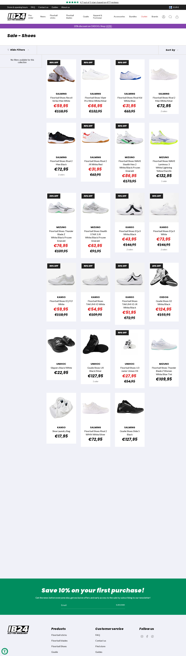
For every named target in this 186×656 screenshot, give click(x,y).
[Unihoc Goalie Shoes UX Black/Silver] (95, 344)
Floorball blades (59, 640)
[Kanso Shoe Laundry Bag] (61, 407)
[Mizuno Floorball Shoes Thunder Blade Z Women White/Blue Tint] (164, 344)
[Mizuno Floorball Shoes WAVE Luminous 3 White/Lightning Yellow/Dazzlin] (164, 137)
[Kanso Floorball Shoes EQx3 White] (164, 207)
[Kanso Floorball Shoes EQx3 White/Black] (130, 207)
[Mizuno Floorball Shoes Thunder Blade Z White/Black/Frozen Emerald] (61, 207)
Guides (55, 7)
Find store (100, 646)
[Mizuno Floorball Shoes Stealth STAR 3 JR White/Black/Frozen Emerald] (95, 207)
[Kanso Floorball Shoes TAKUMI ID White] (95, 277)
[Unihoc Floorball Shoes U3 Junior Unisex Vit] (130, 344)
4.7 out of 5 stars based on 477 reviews (99, 2)
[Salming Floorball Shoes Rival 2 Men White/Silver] (164, 74)
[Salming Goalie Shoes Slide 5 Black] (130, 407)
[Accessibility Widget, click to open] (4, 651)
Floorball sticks (59, 635)
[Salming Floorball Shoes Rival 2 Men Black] (61, 137)
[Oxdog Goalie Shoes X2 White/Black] (164, 277)
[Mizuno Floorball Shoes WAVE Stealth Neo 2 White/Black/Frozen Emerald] (130, 137)
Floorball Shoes (59, 646)
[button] (32, 17)
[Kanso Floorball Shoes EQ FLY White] (61, 277)
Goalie (54, 651)
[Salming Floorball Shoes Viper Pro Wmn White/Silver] (95, 74)
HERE (109, 26)
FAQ (33, 7)
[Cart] (177, 16)
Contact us (43, 7)
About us (65, 7)
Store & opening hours (17, 7)
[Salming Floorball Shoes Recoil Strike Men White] (61, 74)
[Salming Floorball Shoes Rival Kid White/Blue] (130, 74)
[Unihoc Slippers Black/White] (61, 344)
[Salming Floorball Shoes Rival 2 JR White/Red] (95, 137)
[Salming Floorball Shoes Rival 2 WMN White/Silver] (95, 407)
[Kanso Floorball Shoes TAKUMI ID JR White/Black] (130, 277)
